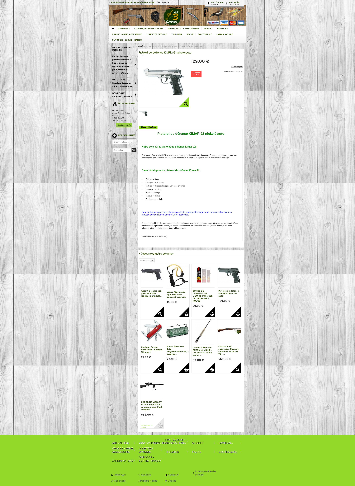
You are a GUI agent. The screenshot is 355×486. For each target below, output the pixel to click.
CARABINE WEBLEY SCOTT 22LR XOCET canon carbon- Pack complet (151, 406)
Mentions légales (148, 481)
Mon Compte (217, 2)
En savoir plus (237, 67)
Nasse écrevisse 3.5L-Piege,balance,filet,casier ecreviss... (180, 350)
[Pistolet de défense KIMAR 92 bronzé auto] (229, 275)
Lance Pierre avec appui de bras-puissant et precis (176, 294)
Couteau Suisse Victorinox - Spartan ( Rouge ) (152, 349)
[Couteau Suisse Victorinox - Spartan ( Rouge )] (152, 331)
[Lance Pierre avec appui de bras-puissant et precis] (177, 276)
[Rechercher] (133, 150)
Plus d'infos (148, 127)
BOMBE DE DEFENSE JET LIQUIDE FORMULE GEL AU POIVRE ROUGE (203, 296)
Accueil (151, 46)
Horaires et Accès (124, 125)
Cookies (172, 481)
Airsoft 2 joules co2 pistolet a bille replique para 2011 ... (151, 293)
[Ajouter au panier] (184, 312)
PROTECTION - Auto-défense (167, 46)
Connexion (214, 4)
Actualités (146, 475)
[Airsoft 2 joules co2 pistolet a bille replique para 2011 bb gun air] (152, 275)
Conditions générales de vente (205, 473)
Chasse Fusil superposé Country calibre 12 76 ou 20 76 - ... (228, 350)
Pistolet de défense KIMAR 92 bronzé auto (228, 293)
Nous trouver (119, 475)
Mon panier (234, 2)
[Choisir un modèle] (158, 312)
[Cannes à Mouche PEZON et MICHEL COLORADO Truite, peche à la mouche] (203, 331)
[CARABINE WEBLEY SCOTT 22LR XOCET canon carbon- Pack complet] (152, 387)
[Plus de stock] (158, 423)
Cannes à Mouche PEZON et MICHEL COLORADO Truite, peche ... (202, 351)
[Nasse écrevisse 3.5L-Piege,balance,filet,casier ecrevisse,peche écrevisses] (177, 331)
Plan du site (120, 481)
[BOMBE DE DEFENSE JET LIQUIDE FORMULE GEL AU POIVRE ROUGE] (203, 275)
